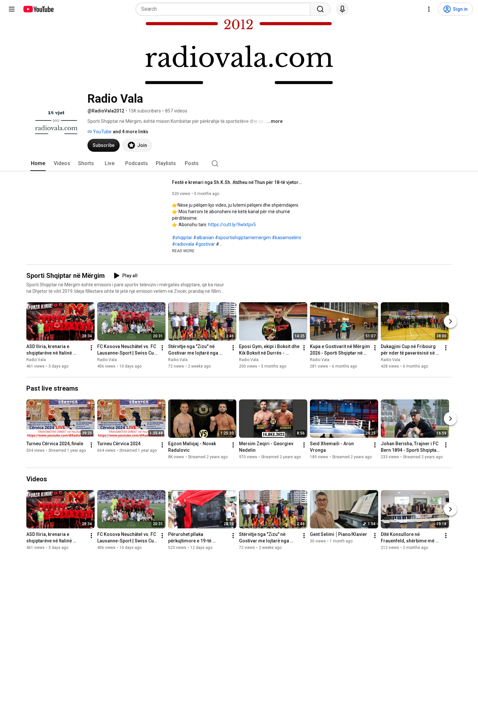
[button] (183, 250)
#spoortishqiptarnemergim (243, 237)
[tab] (38, 163)
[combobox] (225, 9)
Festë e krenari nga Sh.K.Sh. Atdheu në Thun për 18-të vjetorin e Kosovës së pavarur (237, 182)
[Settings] (429, 9)
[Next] (450, 321)
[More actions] (91, 347)
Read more (183, 251)
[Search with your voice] (342, 9)
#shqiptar (182, 237)
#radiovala (183, 244)
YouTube (102, 131)
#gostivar (205, 244)
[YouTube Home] (38, 9)
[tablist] (239, 163)
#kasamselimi (286, 237)
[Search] (320, 9)
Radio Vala (36, 359)
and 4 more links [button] (130, 131)
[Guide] (12, 9)
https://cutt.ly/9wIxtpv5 (232, 224)
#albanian (203, 237)
